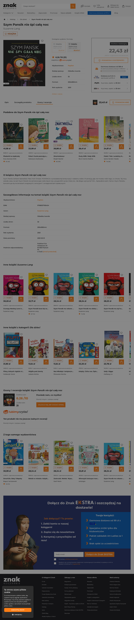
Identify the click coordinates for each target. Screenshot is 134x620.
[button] (17, 614)
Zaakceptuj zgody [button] (17, 610)
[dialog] (18, 602)
